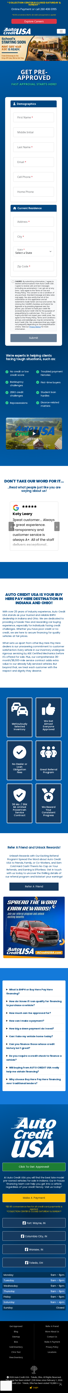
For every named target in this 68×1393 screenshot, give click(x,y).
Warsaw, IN (35, 1249)
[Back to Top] (61, 1385)
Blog (16, 1331)
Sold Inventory (16, 1347)
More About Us (52, 1331)
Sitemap (16, 1336)
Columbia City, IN (35, 1236)
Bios (16, 1341)
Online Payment (21, 9)
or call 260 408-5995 (44, 9)
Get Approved (16, 1326)
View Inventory (16, 1357)
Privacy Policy (52, 1347)
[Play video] (34, 433)
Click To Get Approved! (34, 1166)
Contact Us (52, 1336)
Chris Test (15, 1352)
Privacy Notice (35, 327)
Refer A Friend (34, 886)
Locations (52, 1352)
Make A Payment (34, 1198)
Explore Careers (33, 21)
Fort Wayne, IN (35, 1223)
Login (35, 1387)
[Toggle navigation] (61, 31)
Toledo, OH (35, 1263)
